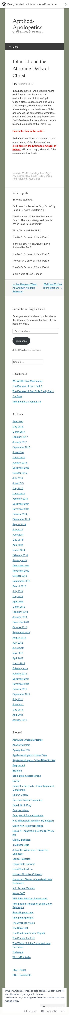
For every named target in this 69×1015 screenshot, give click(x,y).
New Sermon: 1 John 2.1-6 (27, 401)
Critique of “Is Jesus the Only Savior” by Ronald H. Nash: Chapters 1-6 (34, 208)
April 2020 (18, 421)
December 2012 (21, 622)
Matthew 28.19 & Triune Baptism (52, 285)
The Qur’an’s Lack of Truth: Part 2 (31, 254)
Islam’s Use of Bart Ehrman (27, 273)
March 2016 (19, 457)
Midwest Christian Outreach (27, 874)
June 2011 (18, 704)
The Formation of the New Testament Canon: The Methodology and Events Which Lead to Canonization (32, 220)
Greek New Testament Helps (28, 825)
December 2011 (21, 678)
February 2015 (20, 498)
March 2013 (19, 606)
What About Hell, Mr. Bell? (27, 230)
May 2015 (18, 488)
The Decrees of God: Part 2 (27, 386)
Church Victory (20, 794)
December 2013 (21, 565)
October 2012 (20, 627)
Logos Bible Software (24, 864)
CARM (16, 781)
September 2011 (21, 694)
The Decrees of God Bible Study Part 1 (33, 391)
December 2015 (21, 467)
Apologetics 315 (21, 750)
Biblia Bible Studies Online (27, 775)
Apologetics (18, 175)
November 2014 (21, 509)
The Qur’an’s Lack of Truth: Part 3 (31, 260)
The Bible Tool (20, 928)
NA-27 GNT (19, 893)
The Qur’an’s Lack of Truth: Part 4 (31, 267)
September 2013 (21, 581)
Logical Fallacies (21, 858)
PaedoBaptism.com (23, 912)
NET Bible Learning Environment (30, 898)
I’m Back (17, 396)
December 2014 (21, 503)
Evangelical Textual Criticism (28, 815)
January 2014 (20, 560)
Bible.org (17, 770)
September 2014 (21, 519)
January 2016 (20, 462)
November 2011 (21, 683)
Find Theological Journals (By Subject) (33, 820)
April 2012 (18, 658)
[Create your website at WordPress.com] (34, 4)
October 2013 (20, 575)
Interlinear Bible (21, 844)
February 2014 (20, 555)
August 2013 (19, 586)
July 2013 (18, 591)
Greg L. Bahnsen (22, 839)
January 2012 (20, 673)
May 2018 (18, 426)
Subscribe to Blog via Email (29, 309)
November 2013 (21, 570)
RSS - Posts (19, 969)
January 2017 (20, 442)
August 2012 (19, 637)
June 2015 (18, 483)
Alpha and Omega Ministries (28, 739)
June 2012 (18, 647)
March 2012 (19, 663)
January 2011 (20, 720)
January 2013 (20, 617)
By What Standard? (23, 199)
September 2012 (21, 632)
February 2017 (20, 436)
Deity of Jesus (45, 175)
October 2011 (20, 689)
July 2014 (18, 529)
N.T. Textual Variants (24, 888)
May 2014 (18, 539)
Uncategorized (37, 173)
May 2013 (18, 596)
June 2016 (18, 452)
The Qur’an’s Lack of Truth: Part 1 (31, 237)
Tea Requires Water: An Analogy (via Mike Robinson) (25, 287)
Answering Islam (21, 745)
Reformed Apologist (23, 917)
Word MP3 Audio (22, 957)
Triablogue (18, 952)
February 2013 (20, 611)
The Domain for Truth (24, 938)
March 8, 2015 (26, 83)
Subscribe (21, 341)
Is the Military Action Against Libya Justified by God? (31, 245)
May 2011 (18, 709)
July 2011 (18, 699)
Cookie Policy (12, 1000)
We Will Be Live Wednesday (28, 381)
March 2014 (19, 550)
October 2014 (20, 514)
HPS (15, 83)
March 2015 (19, 493)
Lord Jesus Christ (31, 178)
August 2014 (19, 524)
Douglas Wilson (21, 810)
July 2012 (18, 642)
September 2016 (21, 447)
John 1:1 (17, 178)
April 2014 (18, 545)
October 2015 (20, 473)
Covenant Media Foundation (27, 800)
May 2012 (18, 653)
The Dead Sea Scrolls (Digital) (29, 933)
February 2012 (20, 668)
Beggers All (19, 765)
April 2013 (18, 601)
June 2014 (18, 534)
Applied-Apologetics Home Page (30, 755)
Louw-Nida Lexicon (23, 869)
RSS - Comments (22, 975)
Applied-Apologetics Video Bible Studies (34, 760)
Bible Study (31, 175)
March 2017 (19, 431)
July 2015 (18, 478)
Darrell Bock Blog (22, 805)
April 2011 (18, 714)
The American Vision (24, 922)
